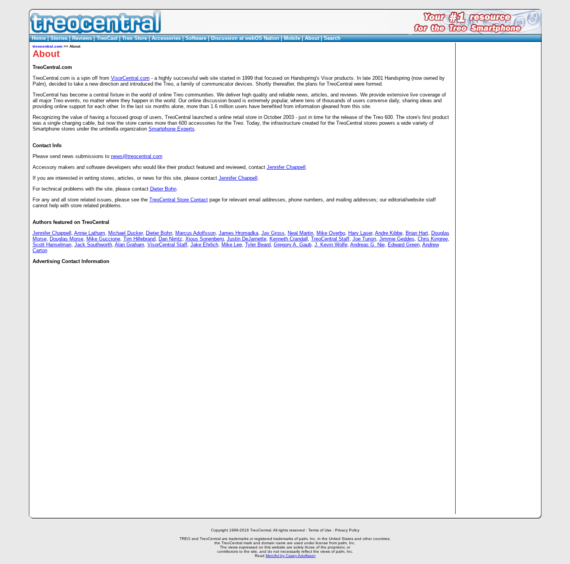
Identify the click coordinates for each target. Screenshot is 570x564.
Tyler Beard (258, 245)
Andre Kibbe (388, 233)
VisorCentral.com (130, 78)
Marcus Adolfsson (195, 233)
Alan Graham (129, 245)
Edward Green (404, 245)
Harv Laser (360, 233)
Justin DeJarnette (246, 239)
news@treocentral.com (136, 156)
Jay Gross (273, 233)
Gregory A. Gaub (292, 245)
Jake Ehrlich (204, 245)
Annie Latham (89, 233)
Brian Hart (417, 233)
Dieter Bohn (163, 189)
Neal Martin (300, 233)
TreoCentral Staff (330, 239)
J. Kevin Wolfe (330, 245)
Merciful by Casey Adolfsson (291, 556)
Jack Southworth (93, 245)
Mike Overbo (330, 233)
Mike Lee (231, 245)
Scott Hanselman (52, 245)
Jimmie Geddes (397, 239)
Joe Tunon (364, 239)
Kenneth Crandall (288, 239)
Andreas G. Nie (367, 245)
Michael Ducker (125, 233)
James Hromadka (238, 233)
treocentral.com (47, 46)
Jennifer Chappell (286, 167)
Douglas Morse (66, 239)
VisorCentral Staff (167, 245)
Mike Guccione (103, 239)
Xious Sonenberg (204, 239)
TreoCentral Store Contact (178, 200)
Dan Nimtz (170, 239)
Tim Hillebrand (139, 239)
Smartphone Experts (172, 129)
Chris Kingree (433, 239)
